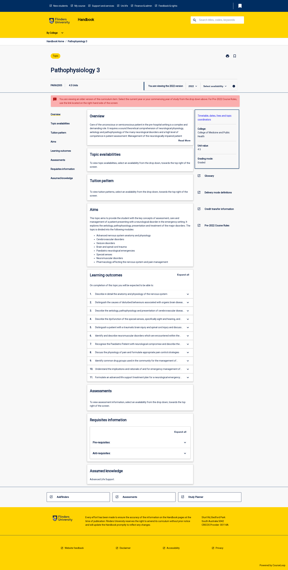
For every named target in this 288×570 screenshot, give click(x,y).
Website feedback (74, 548)
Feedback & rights (168, 5)
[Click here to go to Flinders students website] (59, 21)
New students (60, 5)
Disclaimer (125, 548)
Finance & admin (143, 5)
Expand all (183, 274)
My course (79, 5)
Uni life (124, 5)
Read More (184, 140)
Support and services (103, 5)
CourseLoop (279, 565)
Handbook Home (55, 41)
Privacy (219, 548)
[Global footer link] (62, 519)
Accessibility (173, 548)
